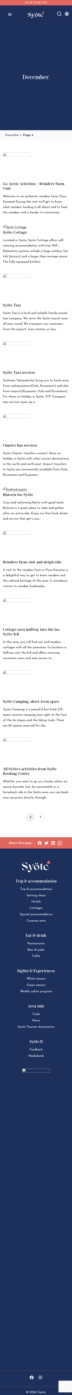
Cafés (36, 956)
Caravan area (36, 920)
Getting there (36, 895)
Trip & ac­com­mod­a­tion (36, 889)
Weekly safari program (36, 991)
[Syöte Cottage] (14, 227)
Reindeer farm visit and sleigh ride (32, 562)
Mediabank (36, 1056)
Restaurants (36, 943)
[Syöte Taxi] (17, 276)
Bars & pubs (36, 949)
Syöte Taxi (12, 305)
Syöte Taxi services (19, 372)
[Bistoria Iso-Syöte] (15, 489)
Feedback (36, 1049)
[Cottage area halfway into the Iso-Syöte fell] (17, 601)
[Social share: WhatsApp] (59, 843)
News (36, 1020)
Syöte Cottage (15, 232)
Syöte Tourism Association (36, 1026)
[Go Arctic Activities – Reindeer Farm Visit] (17, 155)
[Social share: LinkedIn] (53, 843)
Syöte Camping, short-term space (31, 701)
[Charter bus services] (17, 417)
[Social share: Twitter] (46, 843)
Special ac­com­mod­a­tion (36, 914)
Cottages (36, 908)
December (12, 135)
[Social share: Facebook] (39, 843)
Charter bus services (20, 445)
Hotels (36, 901)
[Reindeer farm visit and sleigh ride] (17, 533)
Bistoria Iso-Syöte (18, 494)
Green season (36, 985)
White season (36, 978)
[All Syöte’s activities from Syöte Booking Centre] (17, 740)
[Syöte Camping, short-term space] (17, 673)
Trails (36, 1014)
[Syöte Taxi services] (17, 344)
